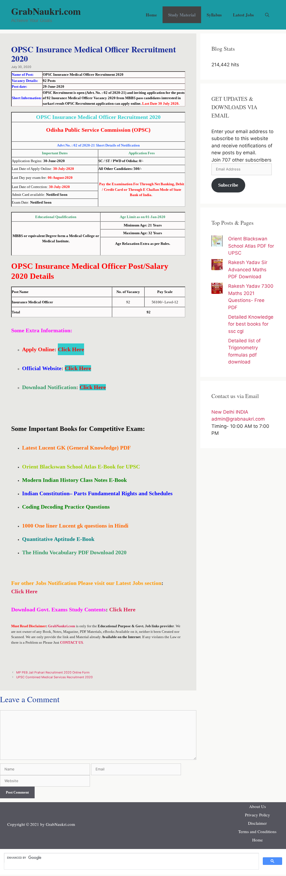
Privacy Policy (257, 815)
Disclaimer (257, 823)
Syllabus (214, 15)
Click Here (71, 349)
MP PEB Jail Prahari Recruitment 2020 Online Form (53, 672)
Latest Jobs (243, 15)
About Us (257, 806)
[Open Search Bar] (267, 14)
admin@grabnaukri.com (238, 419)
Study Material (182, 15)
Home (151, 15)
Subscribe (228, 185)
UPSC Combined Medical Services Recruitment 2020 (54, 677)
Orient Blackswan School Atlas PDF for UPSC (251, 246)
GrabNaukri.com (46, 11)
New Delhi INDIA (229, 412)
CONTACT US (71, 642)
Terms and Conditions (257, 831)
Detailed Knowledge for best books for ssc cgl (250, 324)
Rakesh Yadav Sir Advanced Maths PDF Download (247, 269)
